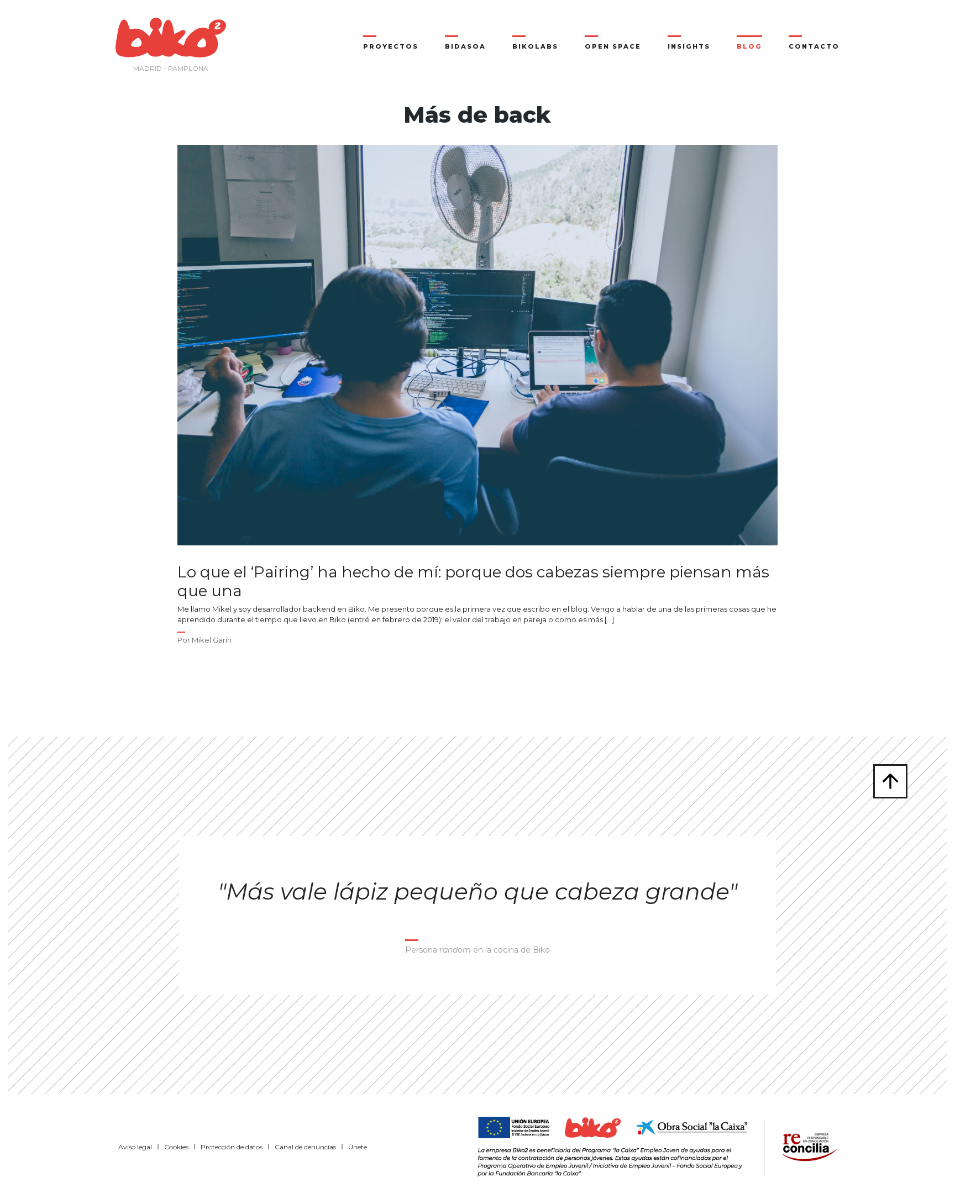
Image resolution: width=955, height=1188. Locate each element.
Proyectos (390, 46)
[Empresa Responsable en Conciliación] (807, 1145)
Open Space (613, 46)
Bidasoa (465, 46)
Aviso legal (135, 1147)
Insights (689, 46)
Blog (749, 46)
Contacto (814, 46)
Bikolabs (535, 46)
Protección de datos (232, 1147)
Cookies (176, 1147)
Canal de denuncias (305, 1147)
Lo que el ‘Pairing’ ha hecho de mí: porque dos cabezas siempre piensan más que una (473, 581)
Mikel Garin (212, 639)
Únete (357, 1147)
